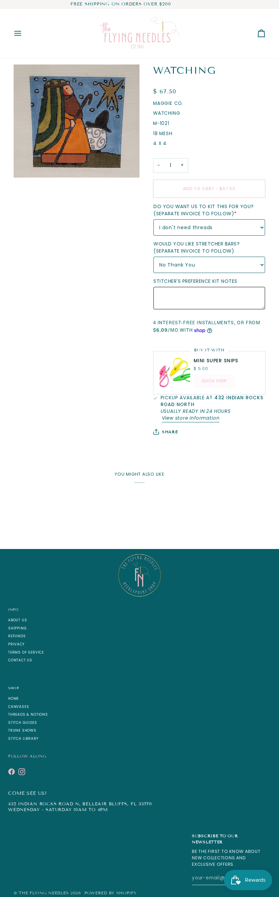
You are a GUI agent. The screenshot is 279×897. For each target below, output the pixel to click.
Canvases (18, 706)
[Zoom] (26, 165)
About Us (17, 620)
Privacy (16, 644)
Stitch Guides (22, 722)
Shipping (17, 628)
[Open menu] (24, 33)
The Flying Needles (44, 892)
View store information (191, 418)
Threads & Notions (28, 714)
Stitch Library (23, 738)
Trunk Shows (22, 730)
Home (13, 698)
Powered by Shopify (110, 892)
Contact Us (20, 660)
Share (170, 431)
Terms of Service (26, 652)
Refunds (17, 636)
